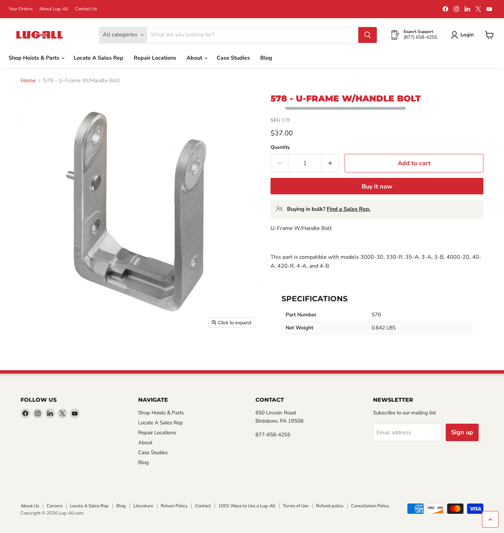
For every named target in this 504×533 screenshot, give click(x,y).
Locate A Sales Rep (98, 58)
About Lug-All (53, 9)
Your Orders (21, 9)
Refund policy (330, 506)
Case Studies (233, 58)
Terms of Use (296, 506)
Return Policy (174, 506)
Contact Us (86, 9)
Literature (143, 506)
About (195, 58)
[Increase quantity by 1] (330, 163)
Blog (266, 58)
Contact (203, 506)
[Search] (367, 35)
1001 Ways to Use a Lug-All (246, 506)
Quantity (280, 147)
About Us (30, 506)
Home (28, 80)
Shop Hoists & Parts (35, 58)
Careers (54, 506)
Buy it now (377, 186)
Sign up (462, 432)
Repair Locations (155, 58)
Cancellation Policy (370, 506)
